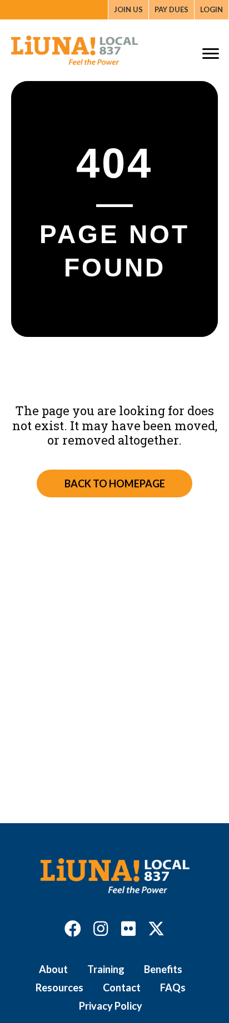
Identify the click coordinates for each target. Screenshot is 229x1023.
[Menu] (210, 53)
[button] (73, 929)
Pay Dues (171, 9)
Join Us (128, 9)
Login (211, 9)
